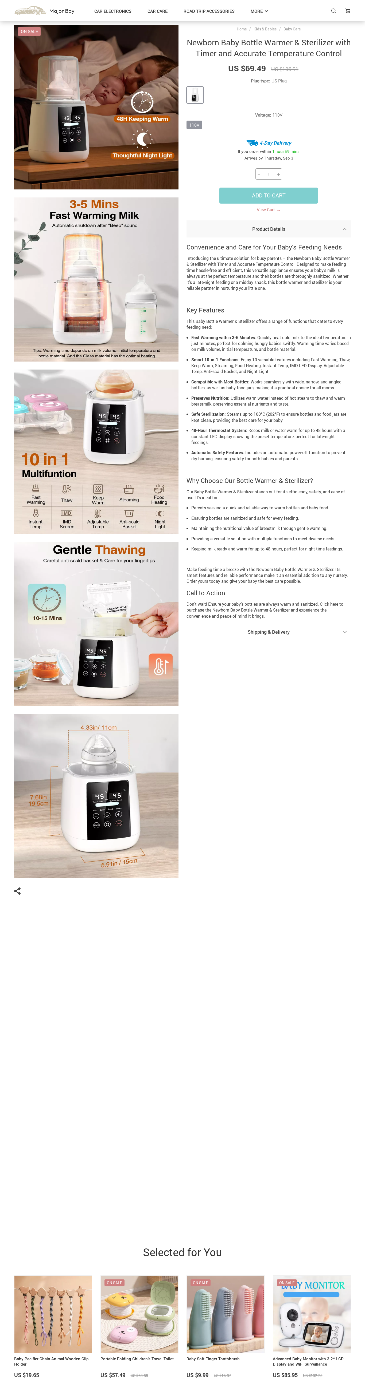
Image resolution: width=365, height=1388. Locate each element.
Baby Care (292, 28)
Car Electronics (112, 11)
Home (242, 29)
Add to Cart (269, 195)
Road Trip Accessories (209, 11)
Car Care (157, 11)
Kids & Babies (265, 28)
